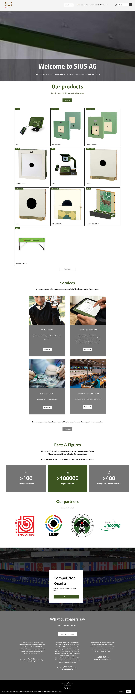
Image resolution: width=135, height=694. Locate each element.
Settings (121, 691)
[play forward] (122, 525)
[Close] (133, 691)
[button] (116, 5)
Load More (67, 269)
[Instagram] (65, 688)
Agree (128, 691)
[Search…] (130, 4)
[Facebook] (67, 688)
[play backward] (13, 525)
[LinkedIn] (70, 688)
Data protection (58, 691)
